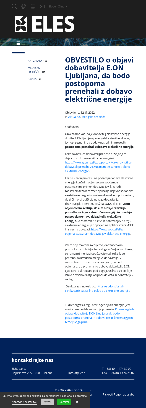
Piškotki (108, 394)
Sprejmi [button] (64, 402)
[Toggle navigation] (18, 43)
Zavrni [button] (47, 402)
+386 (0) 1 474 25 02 (121, 373)
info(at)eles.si (77, 373)
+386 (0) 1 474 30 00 (118, 369)
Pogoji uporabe (124, 394)
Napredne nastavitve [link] (24, 402)
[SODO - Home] (44, 23)
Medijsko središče (93, 117)
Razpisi (32, 79)
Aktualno (35, 60)
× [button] (77, 402)
